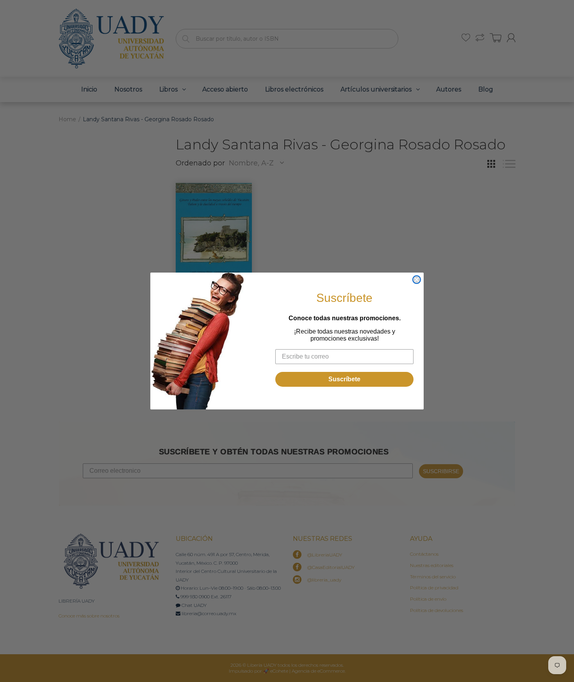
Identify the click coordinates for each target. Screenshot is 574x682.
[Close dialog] (417, 280)
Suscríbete (344, 379)
